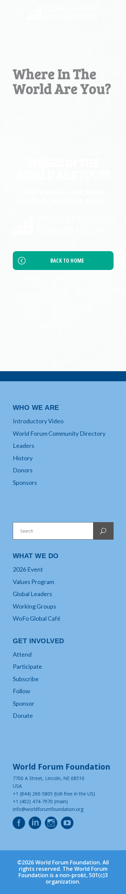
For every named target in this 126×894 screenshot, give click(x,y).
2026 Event (28, 569)
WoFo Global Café (36, 618)
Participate (27, 666)
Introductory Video (38, 421)
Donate (23, 715)
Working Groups (34, 606)
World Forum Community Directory (59, 433)
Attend (22, 654)
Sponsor (23, 703)
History (23, 458)
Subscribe (26, 679)
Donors (23, 470)
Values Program (33, 581)
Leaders (23, 445)
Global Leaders (32, 593)
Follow (21, 691)
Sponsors (25, 482)
